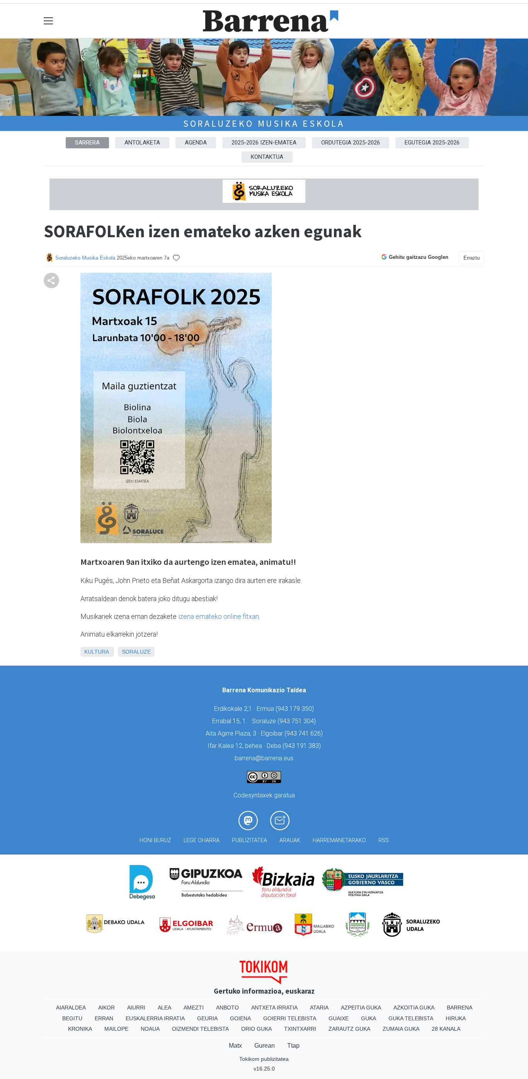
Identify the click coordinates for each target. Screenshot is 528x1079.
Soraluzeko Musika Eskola (264, 123)
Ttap (293, 1045)
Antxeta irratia (274, 1007)
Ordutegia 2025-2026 (350, 142)
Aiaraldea (71, 1007)
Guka (368, 1018)
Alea (164, 1007)
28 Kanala (446, 1029)
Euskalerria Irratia (155, 1018)
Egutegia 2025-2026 (432, 142)
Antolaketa (142, 142)
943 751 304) (297, 721)
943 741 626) (304, 733)
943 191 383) (302, 745)
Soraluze (136, 652)
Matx (235, 1045)
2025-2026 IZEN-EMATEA (264, 142)
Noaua (150, 1029)
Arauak (289, 840)
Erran (104, 1018)
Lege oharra (202, 840)
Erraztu (471, 258)
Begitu (72, 1018)
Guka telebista (410, 1018)
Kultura (96, 652)
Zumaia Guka (401, 1029)
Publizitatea (249, 840)
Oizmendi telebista (200, 1029)
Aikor (106, 1007)
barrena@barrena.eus (264, 758)
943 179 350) (296, 708)
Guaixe (339, 1018)
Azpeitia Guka (361, 1007)
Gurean (264, 1045)
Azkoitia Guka (413, 1007)
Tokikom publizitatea (264, 1059)
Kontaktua (267, 156)
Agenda (196, 142)
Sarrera (87, 142)
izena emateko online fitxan (218, 616)
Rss (383, 840)
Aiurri (136, 1007)
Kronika (80, 1029)
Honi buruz (155, 840)
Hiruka (456, 1018)
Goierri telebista (289, 1018)
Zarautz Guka (349, 1029)
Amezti (194, 1007)
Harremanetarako (339, 840)
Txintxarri (300, 1029)
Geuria (207, 1018)
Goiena (240, 1018)
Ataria (319, 1007)
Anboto (227, 1007)
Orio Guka (256, 1029)
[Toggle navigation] (48, 21)
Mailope (116, 1029)
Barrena (459, 1007)
